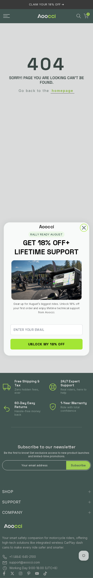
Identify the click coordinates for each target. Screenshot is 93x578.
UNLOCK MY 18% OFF (46, 344)
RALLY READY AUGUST (46, 234)
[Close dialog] (84, 228)
